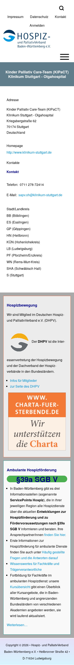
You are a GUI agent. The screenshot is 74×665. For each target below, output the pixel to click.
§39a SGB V (37, 479)
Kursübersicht (20, 586)
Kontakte (13, 162)
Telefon (12, 184)
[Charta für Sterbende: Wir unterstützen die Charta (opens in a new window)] (37, 421)
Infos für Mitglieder (23, 380)
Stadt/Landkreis (18, 209)
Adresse (13, 99)
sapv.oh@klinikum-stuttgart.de (40, 194)
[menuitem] (15, 16)
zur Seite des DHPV (24, 386)
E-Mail (11, 194)
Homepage (15, 145)
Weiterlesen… (17, 624)
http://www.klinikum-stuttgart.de (29, 152)
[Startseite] (26, 39)
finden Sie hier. (55, 534)
